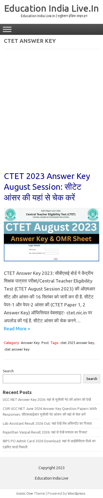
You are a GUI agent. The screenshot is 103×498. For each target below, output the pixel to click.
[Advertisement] (51, 113)
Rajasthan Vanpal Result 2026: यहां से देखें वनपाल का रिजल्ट (45, 432)
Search (8, 371)
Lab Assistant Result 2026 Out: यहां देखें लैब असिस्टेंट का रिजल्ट (47, 423)
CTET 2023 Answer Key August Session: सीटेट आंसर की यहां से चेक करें (47, 186)
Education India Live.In (51, 8)
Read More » (17, 328)
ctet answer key (16, 349)
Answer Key (30, 343)
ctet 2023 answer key (77, 343)
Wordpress (76, 493)
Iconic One (24, 493)
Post (45, 343)
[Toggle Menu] (7, 29)
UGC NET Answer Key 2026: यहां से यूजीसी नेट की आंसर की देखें (47, 399)
